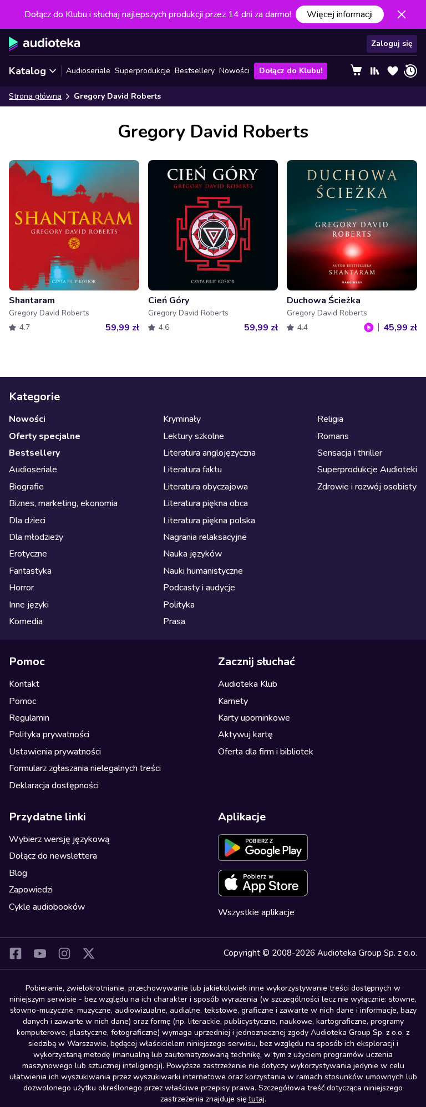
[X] (88, 953)
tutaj (256, 1099)
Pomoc (22, 701)
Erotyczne (28, 554)
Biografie (26, 487)
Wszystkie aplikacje (256, 912)
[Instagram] (64, 953)
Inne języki (29, 605)
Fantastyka (30, 571)
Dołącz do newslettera (53, 856)
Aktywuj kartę (245, 734)
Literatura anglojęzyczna (209, 453)
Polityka (179, 605)
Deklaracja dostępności (54, 785)
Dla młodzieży (36, 537)
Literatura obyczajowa (205, 487)
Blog (18, 873)
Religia (330, 419)
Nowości (234, 70)
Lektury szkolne (193, 436)
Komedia (26, 621)
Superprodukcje (142, 70)
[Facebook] (15, 953)
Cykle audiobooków (47, 907)
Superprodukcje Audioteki (367, 469)
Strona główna (35, 96)
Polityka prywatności (49, 734)
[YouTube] (40, 953)
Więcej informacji (340, 14)
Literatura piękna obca (205, 503)
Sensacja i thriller (349, 453)
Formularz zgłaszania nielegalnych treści (85, 768)
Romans (333, 436)
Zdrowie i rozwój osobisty (367, 487)
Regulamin (29, 718)
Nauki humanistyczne (203, 571)
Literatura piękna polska (209, 520)
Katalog (27, 71)
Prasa (174, 621)
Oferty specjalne (44, 436)
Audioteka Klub (247, 684)
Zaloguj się (392, 43)
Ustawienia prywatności (55, 752)
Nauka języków (192, 554)
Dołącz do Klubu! (290, 70)
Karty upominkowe (254, 718)
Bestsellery (195, 70)
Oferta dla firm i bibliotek (265, 752)
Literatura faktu (192, 469)
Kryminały (182, 419)
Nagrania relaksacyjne (205, 537)
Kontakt (24, 684)
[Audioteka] (44, 44)
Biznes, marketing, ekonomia (63, 503)
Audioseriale (88, 70)
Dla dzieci (27, 520)
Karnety (233, 701)
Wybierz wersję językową (59, 839)
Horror (21, 587)
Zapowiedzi (31, 890)
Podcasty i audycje (199, 587)
